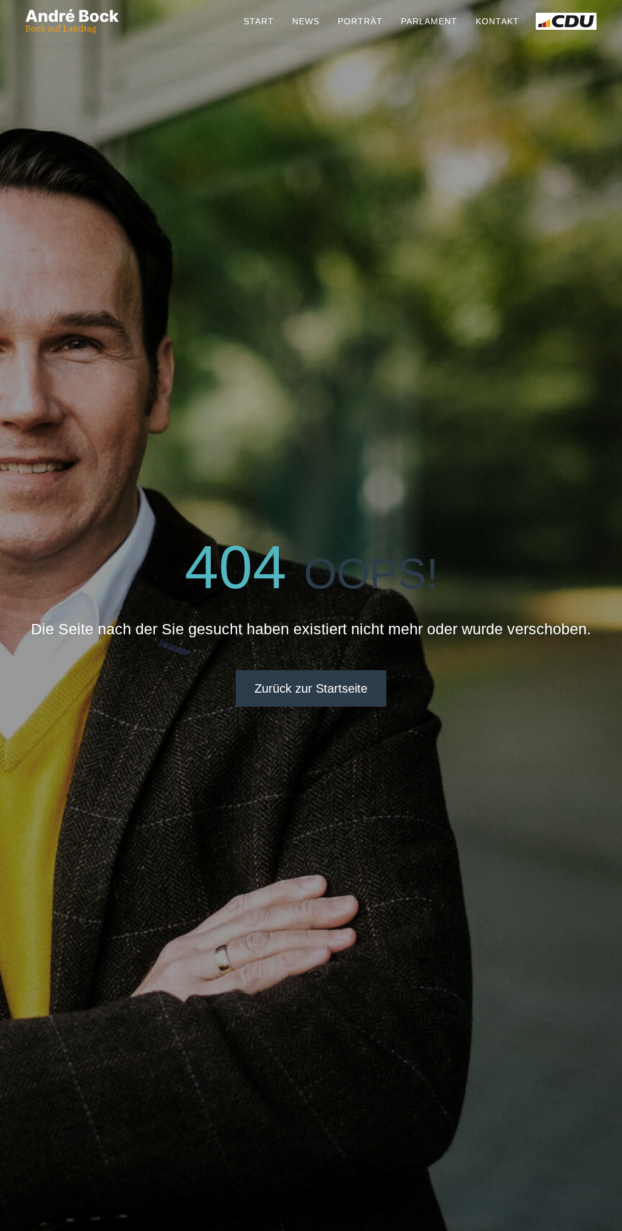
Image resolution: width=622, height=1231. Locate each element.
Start (259, 21)
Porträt (360, 21)
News (306, 21)
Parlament (429, 21)
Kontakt (497, 21)
